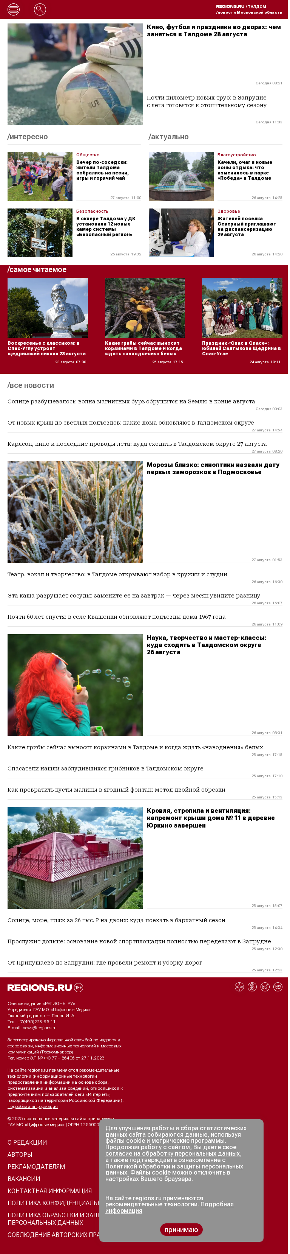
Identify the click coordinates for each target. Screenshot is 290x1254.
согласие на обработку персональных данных (172, 1153)
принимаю (181, 1230)
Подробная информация (33, 1106)
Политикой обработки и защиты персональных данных (174, 1169)
